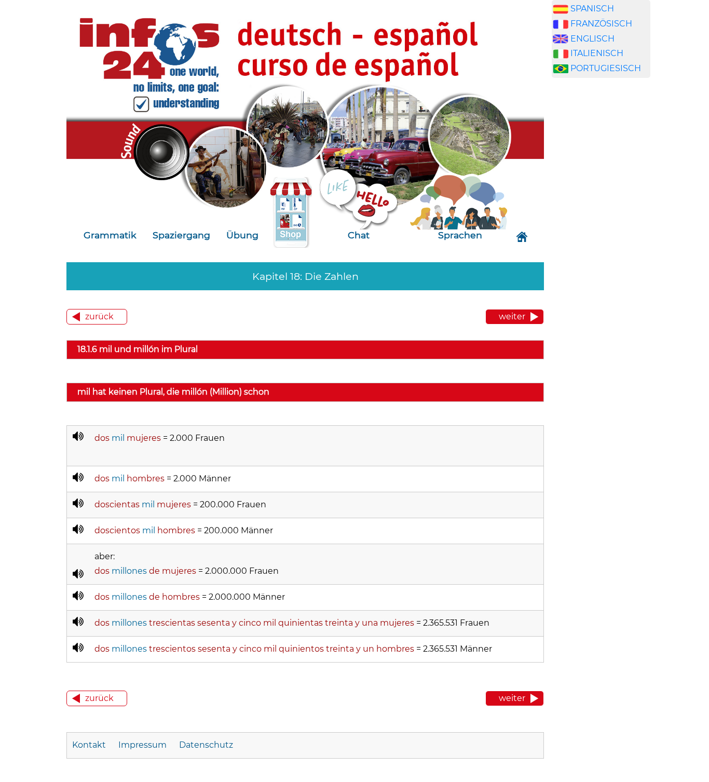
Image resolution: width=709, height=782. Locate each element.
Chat (359, 235)
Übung (242, 235)
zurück (99, 316)
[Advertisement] (601, 264)
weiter (512, 316)
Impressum (142, 745)
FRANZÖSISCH (601, 24)
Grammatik (110, 235)
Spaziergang (181, 235)
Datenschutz (206, 745)
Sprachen (460, 235)
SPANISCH (592, 9)
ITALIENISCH (596, 53)
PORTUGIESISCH (605, 68)
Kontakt (90, 745)
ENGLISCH (592, 39)
